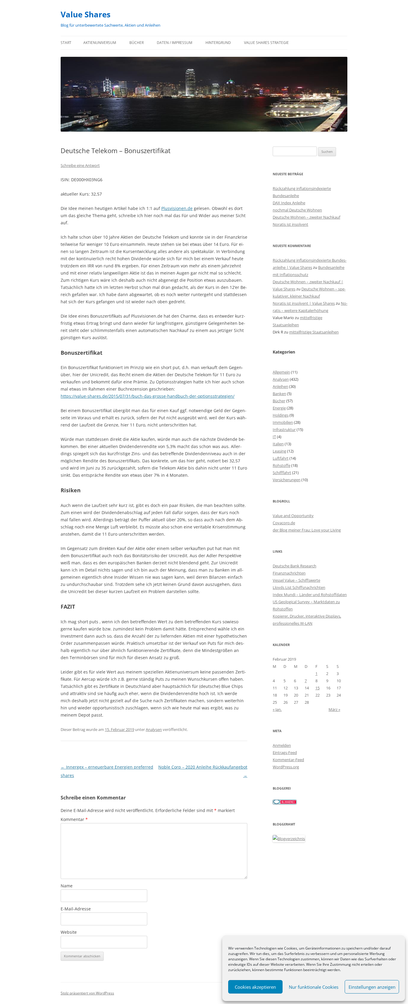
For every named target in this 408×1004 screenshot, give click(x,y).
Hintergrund (218, 42)
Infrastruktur (284, 429)
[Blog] (289, 838)
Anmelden (282, 745)
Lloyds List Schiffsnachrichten (299, 587)
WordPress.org (286, 767)
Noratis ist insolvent (290, 224)
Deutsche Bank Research (294, 566)
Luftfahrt (281, 458)
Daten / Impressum (174, 42)
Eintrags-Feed (285, 752)
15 (317, 688)
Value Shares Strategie (266, 42)
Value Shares (86, 14)
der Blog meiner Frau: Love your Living (307, 530)
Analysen (154, 729)
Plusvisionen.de (177, 208)
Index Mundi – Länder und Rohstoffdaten (310, 594)
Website (69, 932)
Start (66, 42)
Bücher (136, 42)
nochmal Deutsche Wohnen (297, 210)
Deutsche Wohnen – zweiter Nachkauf (306, 217)
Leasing (279, 451)
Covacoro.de (284, 522)
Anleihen (280, 386)
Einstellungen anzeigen (372, 987)
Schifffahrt (282, 472)
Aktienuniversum (99, 42)
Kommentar (74, 819)
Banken (279, 393)
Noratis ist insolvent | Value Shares (304, 303)
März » (334, 709)
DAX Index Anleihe (289, 202)
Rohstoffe (281, 465)
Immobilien (283, 422)
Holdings (281, 415)
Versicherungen (286, 479)
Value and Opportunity (293, 515)
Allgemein (281, 372)
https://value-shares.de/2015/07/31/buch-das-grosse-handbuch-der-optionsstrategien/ (147, 396)
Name (67, 886)
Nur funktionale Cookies (313, 987)
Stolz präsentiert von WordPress (87, 993)
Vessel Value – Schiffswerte (296, 580)
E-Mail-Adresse (76, 909)
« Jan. (277, 709)
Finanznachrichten (289, 573)
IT (274, 436)
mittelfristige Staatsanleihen (314, 332)
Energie (279, 408)
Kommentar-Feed (288, 759)
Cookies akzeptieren (255, 987)
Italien (278, 444)
